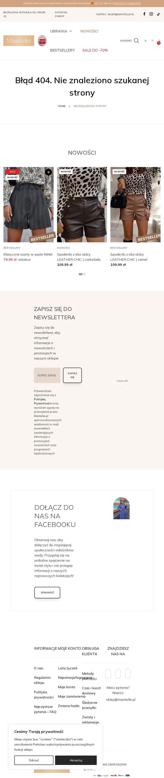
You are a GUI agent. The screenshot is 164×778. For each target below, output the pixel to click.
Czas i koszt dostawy (91, 690)
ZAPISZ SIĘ (72, 375)
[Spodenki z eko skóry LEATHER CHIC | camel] (135, 204)
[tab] (81, 274)
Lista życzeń (67, 668)
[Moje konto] (145, 40)
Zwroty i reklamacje (90, 719)
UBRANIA (58, 31)
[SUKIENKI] (135, 40)
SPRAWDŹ (47, 592)
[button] (44, 172)
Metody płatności (89, 676)
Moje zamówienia (71, 696)
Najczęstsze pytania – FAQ (45, 709)
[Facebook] (144, 14)
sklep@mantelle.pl (120, 14)
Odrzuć (34, 760)
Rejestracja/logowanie (75, 677)
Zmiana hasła (68, 706)
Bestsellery (62, 50)
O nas (38, 668)
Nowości (89, 31)
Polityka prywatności (44, 694)
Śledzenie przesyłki (89, 705)
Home (62, 106)
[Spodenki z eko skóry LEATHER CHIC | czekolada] (82, 204)
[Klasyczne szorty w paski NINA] (28, 204)
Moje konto (66, 687)
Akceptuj (76, 760)
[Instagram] (151, 14)
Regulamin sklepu (42, 680)
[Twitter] (158, 14)
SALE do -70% (95, 50)
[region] (55, 747)
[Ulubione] (153, 40)
